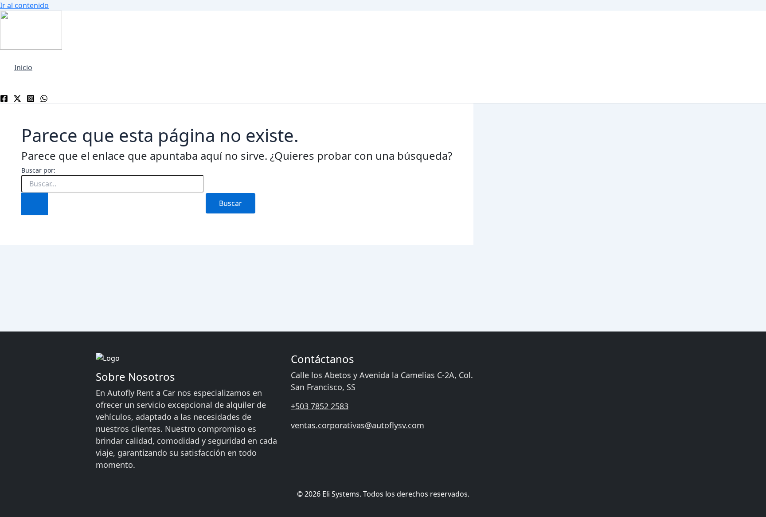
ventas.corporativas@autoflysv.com (357, 425)
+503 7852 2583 (319, 406)
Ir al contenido (24, 5)
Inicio (23, 67)
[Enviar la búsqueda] (34, 204)
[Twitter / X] (17, 98)
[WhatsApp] (44, 98)
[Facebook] (4, 98)
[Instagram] (31, 98)
